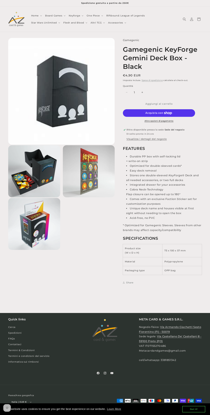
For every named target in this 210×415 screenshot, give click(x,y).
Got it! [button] (194, 409)
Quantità (128, 86)
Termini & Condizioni (21, 350)
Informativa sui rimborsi (23, 361)
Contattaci (14, 344)
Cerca (11, 327)
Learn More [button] (114, 409)
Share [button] (130, 282)
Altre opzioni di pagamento (159, 121)
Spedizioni (15, 332)
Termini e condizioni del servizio (29, 356)
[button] (36, 15)
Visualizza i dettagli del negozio (146, 139)
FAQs (11, 338)
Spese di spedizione (152, 80)
